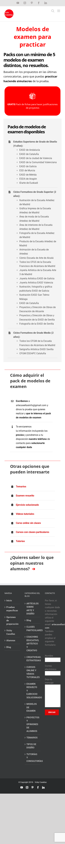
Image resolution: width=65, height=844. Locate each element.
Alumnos (10, 640)
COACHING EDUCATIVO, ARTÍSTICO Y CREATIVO (32, 643)
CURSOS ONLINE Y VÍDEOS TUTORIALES (32, 672)
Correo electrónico (50, 668)
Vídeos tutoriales (25, 513)
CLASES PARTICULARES (32, 629)
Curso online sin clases (28, 523)
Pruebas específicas (12, 609)
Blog (8, 647)
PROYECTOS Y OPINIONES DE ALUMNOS (32, 724)
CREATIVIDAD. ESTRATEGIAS (32, 659)
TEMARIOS (31, 737)
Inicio (9, 600)
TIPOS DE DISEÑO (31, 746)
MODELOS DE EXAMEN (31, 707)
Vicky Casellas (10, 632)
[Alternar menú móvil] (58, 10)
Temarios (21, 486)
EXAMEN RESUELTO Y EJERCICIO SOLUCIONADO (32, 691)
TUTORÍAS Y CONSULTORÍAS (32, 757)
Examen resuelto (25, 495)
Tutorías (20, 541)
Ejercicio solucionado (27, 504)
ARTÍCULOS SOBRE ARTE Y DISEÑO (32, 608)
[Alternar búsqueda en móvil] (52, 10)
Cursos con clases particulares (32, 532)
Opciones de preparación (12, 620)
